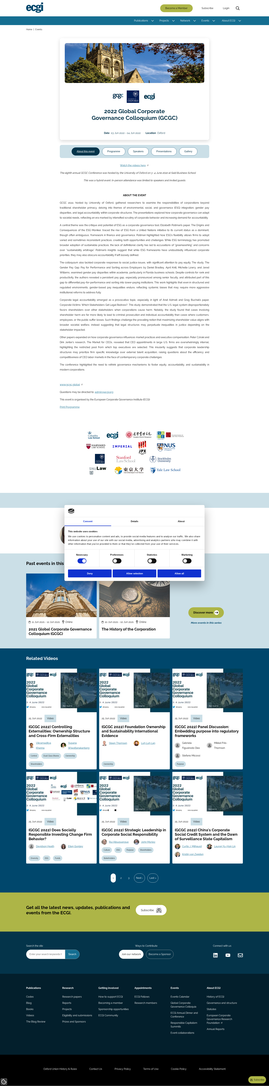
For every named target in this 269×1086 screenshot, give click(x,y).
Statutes (211, 1009)
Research (68, 988)
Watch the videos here (133, 165)
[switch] (117, 560)
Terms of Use (150, 1068)
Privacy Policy (123, 1068)
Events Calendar (180, 996)
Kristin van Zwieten (192, 854)
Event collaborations (182, 1032)
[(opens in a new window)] (118, 96)
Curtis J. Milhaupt (192, 846)
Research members (145, 1002)
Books (29, 1009)
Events (205, 20)
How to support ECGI (110, 996)
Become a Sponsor (160, 954)
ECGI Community (108, 1015)
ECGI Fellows (141, 996)
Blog (29, 1002)
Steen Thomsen (118, 743)
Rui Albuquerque (119, 841)
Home (29, 29)
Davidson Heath (45, 846)
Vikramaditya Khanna (43, 745)
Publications (141, 20)
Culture (107, 850)
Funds (57, 858)
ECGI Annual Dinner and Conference (184, 1014)
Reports (66, 1002)
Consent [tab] (87, 521)
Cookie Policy (178, 1068)
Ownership (70, 756)
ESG (46, 858)
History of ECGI (215, 996)
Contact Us (95, 1068)
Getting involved (108, 988)
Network (185, 20)
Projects (164, 20)
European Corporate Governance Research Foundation (219, 1019)
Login (226, 8)
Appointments (143, 988)
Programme (113, 151)
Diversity (34, 858)
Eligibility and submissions (77, 1015)
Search (238, 8)
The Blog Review (35, 1021)
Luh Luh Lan (148, 743)
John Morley (148, 841)
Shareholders (36, 764)
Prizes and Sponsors (74, 1021)
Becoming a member (110, 1002)
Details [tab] (134, 521)
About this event (85, 151)
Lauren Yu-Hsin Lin (225, 846)
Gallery (188, 151)
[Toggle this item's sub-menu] (152, 20)
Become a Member (176, 8)
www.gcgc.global (70, 384)
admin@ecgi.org (104, 392)
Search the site (34, 945)
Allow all (179, 573)
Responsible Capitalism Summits (184, 1024)
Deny (90, 573)
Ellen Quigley (75, 846)
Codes (30, 996)
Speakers (138, 151)
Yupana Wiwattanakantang (79, 745)
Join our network (131, 954)
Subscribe (207, 8)
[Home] (34, 7)
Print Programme (70, 407)
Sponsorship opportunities (113, 1009)
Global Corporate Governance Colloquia (183, 1004)
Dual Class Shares (51, 756)
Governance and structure (222, 1002)
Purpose (180, 764)
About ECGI (228, 20)
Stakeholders (109, 858)
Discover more (203, 612)
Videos (30, 1015)
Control (34, 756)
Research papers (72, 996)
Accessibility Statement (212, 1068)
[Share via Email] (240, 955)
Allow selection (134, 573)
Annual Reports (215, 1029)
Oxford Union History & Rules (60, 1068)
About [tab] (181, 521)
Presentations (164, 151)
